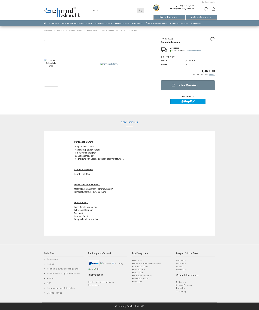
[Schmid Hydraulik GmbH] (62, 12)
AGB (49, 283)
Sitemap (182, 291)
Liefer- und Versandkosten (101, 282)
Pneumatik (137, 23)
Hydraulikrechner (169, 17)
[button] (213, 9)
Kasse (180, 266)
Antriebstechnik (103, 23)
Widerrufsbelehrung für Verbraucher (64, 273)
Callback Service (54, 293)
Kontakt (51, 264)
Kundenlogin (209, 2)
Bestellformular (185, 285)
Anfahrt (50, 278)
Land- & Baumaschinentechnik (77, 23)
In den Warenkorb (188, 85)
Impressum (52, 259)
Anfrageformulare (201, 17)
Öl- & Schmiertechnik (156, 23)
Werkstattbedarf (179, 23)
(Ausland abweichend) (193, 51)
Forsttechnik (122, 23)
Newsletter (182, 269)
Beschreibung (129, 122)
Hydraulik (54, 23)
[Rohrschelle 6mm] (109, 64)
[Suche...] (140, 10)
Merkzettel (182, 260)
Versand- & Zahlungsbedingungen (63, 269)
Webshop (119, 306)
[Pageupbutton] (253, 305)
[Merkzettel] (206, 9)
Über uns (182, 282)
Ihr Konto (181, 263)
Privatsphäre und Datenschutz (61, 288)
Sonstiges (196, 23)
